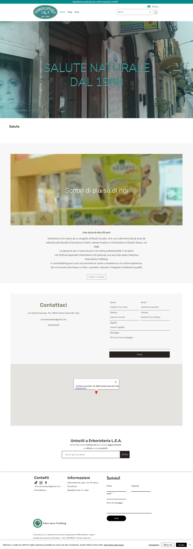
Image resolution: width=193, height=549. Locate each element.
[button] (156, 12)
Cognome (135, 486)
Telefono (113, 313)
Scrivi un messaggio (115, 503)
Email (143, 303)
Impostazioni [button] (154, 544)
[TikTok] (36, 483)
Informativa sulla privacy (114, 544)
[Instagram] (41, 483)
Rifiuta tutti (167, 544)
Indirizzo (144, 313)
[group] (96, 135)
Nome (112, 303)
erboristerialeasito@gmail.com (48, 486)
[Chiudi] (189, 545)
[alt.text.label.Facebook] (46, 483)
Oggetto (113, 323)
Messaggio (114, 333)
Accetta (181, 544)
